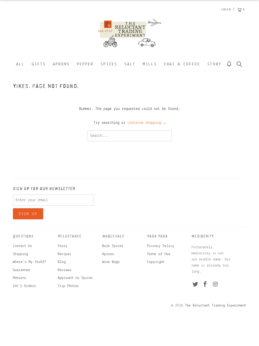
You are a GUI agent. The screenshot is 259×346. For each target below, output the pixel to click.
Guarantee (21, 270)
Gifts (39, 64)
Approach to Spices (75, 278)
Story (214, 64)
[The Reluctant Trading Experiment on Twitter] (195, 284)
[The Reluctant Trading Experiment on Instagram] (215, 284)
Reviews (64, 270)
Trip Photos (68, 286)
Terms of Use (158, 254)
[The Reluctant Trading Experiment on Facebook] (205, 284)
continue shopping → (146, 123)
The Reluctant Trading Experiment (215, 305)
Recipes (64, 254)
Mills (150, 64)
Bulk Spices (112, 246)
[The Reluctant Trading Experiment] (129, 33)
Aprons (61, 64)
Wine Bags (111, 262)
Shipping (20, 254)
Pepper (85, 64)
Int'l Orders (24, 286)
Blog (62, 262)
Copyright (155, 262)
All (20, 64)
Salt (130, 64)
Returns (19, 278)
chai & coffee (182, 64)
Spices (109, 64)
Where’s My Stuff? (29, 262)
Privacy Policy (160, 246)
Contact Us (22, 246)
